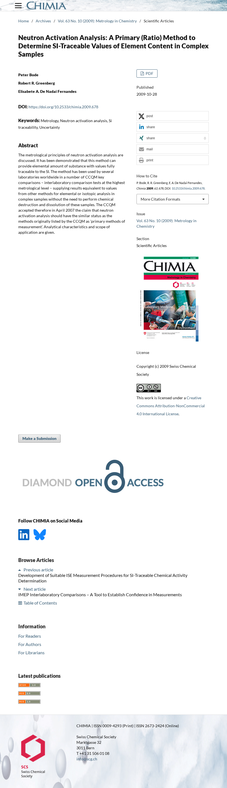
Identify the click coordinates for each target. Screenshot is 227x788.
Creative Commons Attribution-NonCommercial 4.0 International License (170, 405)
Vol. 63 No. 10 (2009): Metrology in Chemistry (97, 21)
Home (23, 21)
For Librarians (31, 652)
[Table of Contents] (20, 602)
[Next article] (20, 589)
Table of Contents (40, 602)
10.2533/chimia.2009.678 (188, 188)
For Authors (29, 644)
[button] (172, 116)
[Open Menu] (18, 5)
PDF (149, 73)
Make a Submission (39, 438)
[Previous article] (20, 569)
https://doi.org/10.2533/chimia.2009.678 (63, 106)
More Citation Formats (160, 199)
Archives (43, 21)
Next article (35, 589)
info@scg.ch (86, 759)
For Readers (29, 636)
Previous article (38, 569)
